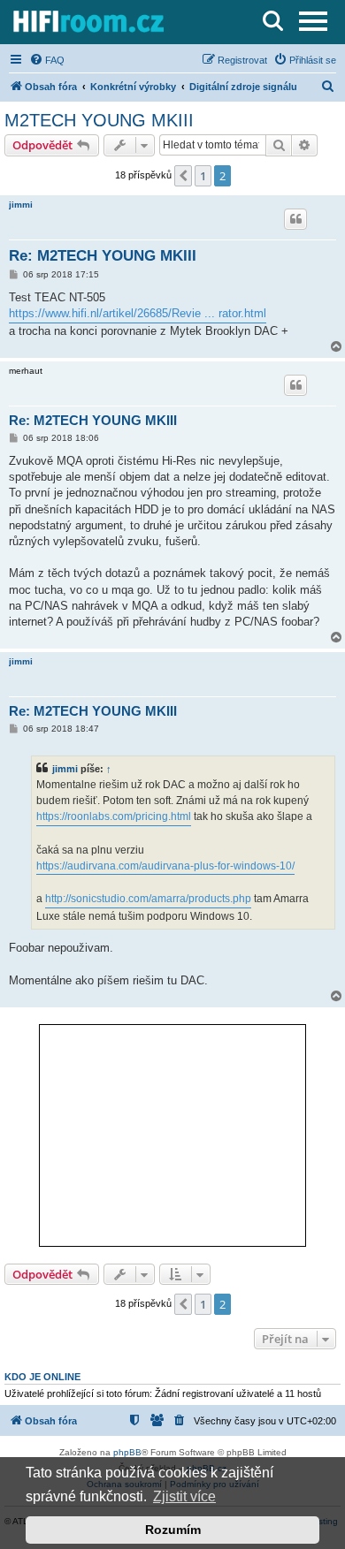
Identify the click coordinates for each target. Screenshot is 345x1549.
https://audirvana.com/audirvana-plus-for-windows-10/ (165, 866)
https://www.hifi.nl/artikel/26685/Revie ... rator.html (137, 313)
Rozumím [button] (173, 1529)
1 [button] (203, 176)
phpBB (127, 1452)
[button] (183, 175)
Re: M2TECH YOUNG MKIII (102, 255)
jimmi (21, 204)
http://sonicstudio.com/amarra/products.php (148, 898)
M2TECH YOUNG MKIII (99, 120)
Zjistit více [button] (184, 1496)
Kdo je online (42, 1376)
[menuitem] (47, 60)
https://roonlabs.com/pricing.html (113, 816)
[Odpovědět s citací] (295, 219)
